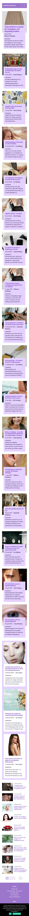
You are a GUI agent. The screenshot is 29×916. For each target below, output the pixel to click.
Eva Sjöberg (19, 146)
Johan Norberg (17, 74)
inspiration (7, 39)
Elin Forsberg (17, 110)
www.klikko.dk (16, 897)
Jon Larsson (18, 672)
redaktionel (8, 675)
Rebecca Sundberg (10, 36)
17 (20, 878)
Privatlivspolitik (16, 913)
